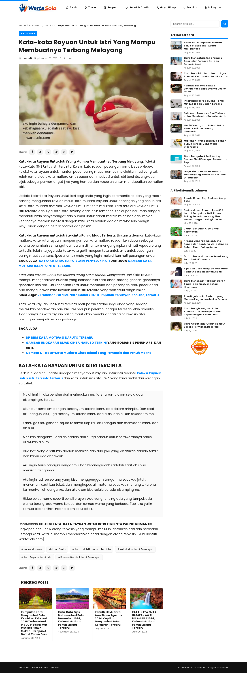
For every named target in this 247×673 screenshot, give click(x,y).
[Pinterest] (72, 152)
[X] (40, 152)
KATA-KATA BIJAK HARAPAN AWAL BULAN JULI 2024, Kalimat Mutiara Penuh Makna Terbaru (144, 620)
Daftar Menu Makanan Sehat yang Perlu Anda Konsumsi (206, 258)
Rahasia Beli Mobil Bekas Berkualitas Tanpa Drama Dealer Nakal (205, 88)
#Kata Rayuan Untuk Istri (36, 557)
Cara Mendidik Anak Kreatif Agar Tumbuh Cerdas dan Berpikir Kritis (205, 75)
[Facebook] (32, 152)
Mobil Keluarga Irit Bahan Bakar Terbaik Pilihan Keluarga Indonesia (204, 128)
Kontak (55, 667)
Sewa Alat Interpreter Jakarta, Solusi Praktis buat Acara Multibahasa (203, 45)
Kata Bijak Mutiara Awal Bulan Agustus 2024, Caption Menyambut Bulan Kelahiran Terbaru (108, 618)
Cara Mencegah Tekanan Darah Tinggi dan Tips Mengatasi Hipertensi (204, 284)
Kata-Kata (35, 25)
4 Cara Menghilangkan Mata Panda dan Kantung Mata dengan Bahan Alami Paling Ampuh (206, 244)
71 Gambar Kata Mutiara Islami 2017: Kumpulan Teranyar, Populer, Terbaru (98, 295)
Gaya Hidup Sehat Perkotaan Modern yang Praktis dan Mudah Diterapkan (205, 174)
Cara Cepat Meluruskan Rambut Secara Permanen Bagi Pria (204, 325)
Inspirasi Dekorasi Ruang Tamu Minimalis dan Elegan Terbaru (204, 102)
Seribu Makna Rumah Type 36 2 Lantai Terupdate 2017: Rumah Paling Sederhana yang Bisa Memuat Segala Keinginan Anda (204, 215)
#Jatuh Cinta (57, 549)
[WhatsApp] (48, 152)
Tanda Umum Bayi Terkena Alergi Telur (205, 200)
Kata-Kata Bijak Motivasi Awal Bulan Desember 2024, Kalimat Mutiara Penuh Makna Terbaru (71, 620)
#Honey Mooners (31, 549)
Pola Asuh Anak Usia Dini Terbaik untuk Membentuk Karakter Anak (205, 115)
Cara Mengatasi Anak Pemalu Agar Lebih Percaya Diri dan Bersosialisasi (203, 61)
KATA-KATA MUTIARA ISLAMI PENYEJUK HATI (74, 261)
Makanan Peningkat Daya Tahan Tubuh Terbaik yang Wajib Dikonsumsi (205, 144)
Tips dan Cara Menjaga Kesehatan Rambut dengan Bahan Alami (206, 270)
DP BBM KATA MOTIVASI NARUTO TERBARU (59, 337)
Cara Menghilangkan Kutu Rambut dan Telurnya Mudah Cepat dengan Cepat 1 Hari (203, 311)
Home (22, 25)
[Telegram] (56, 152)
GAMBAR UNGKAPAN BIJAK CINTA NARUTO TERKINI (66, 342)
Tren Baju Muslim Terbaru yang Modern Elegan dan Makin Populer (205, 298)
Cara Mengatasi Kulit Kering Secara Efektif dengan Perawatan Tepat (205, 159)
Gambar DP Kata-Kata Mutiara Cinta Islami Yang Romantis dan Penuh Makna (89, 353)
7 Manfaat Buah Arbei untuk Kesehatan (201, 230)
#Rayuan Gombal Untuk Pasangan (79, 557)
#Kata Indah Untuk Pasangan (135, 549)
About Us (24, 667)
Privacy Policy (40, 667)
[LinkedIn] (64, 152)
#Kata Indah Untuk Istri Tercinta (91, 549)
